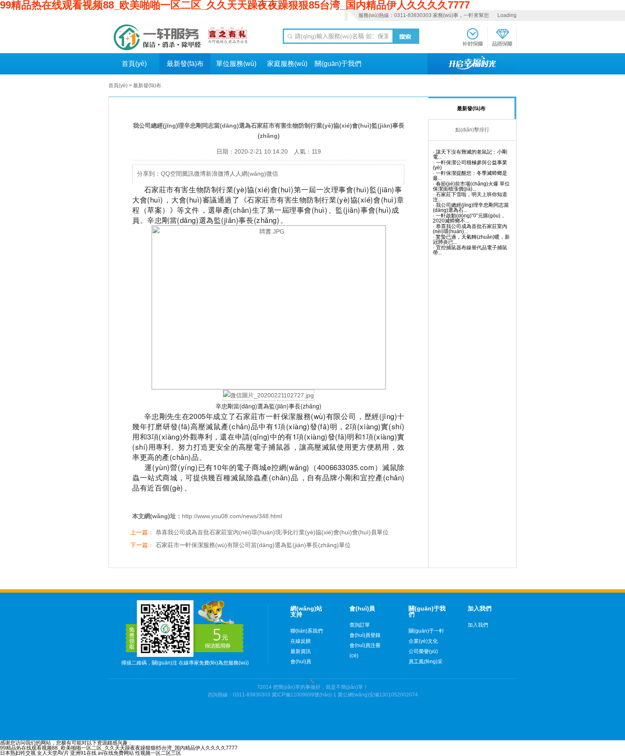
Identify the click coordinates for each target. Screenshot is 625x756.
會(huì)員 (300, 662)
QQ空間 (171, 173)
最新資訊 (300, 651)
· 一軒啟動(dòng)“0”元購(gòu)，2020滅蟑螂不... (469, 218)
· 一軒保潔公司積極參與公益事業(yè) (470, 165)
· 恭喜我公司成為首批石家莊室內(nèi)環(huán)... (470, 229)
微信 (272, 173)
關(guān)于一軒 (426, 631)
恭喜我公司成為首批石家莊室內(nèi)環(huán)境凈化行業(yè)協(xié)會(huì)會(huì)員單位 (272, 532)
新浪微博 (218, 173)
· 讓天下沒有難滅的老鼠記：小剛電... (470, 154)
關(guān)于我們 (338, 63)
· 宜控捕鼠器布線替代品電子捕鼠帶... (470, 250)
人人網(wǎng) (248, 173)
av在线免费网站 (116, 753)
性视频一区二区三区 (158, 753)
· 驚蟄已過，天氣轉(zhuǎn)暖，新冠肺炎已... (471, 239)
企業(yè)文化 (423, 641)
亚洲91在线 (83, 753)
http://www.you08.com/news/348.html (232, 516)
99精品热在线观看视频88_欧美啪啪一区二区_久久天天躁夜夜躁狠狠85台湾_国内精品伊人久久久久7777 (119, 748)
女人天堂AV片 (53, 753)
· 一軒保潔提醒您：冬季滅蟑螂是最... (470, 176)
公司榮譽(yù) (423, 651)
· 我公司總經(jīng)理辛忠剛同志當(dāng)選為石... (471, 208)
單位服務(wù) (236, 63)
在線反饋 (300, 641)
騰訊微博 (194, 173)
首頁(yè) (134, 63)
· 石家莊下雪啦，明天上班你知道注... (470, 197)
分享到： (149, 173)
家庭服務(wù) (287, 63)
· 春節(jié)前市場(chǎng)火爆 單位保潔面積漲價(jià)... (471, 186)
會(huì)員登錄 (365, 635)
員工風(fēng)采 (426, 662)
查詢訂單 (359, 625)
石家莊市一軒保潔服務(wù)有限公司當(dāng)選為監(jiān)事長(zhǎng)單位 (253, 545)
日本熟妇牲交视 (18, 753)
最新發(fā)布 (185, 63)
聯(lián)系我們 (306, 631)
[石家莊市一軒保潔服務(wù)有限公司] (157, 37)
